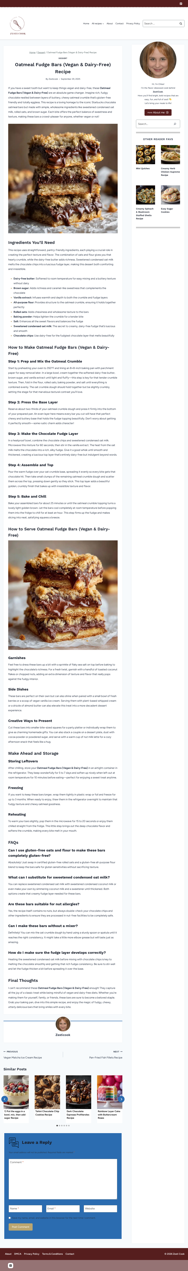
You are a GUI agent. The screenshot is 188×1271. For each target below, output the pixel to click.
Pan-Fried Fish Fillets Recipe (105, 1054)
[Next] (121, 1099)
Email (51, 1208)
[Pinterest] (181, 3)
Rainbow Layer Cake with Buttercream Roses (109, 1114)
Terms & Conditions (52, 1253)
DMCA (17, 1253)
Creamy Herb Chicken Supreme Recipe (170, 171)
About (110, 23)
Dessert (63, 58)
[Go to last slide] (4, 1099)
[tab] (57, 1125)
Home (86, 23)
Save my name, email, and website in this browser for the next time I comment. (54, 1217)
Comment (17, 1162)
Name (14, 1208)
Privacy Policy (133, 23)
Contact (119, 23)
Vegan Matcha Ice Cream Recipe (23, 1054)
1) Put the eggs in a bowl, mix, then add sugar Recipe (15, 1114)
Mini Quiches (143, 168)
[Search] (175, 123)
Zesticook (53, 79)
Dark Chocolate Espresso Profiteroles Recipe (78, 1114)
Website (90, 1208)
